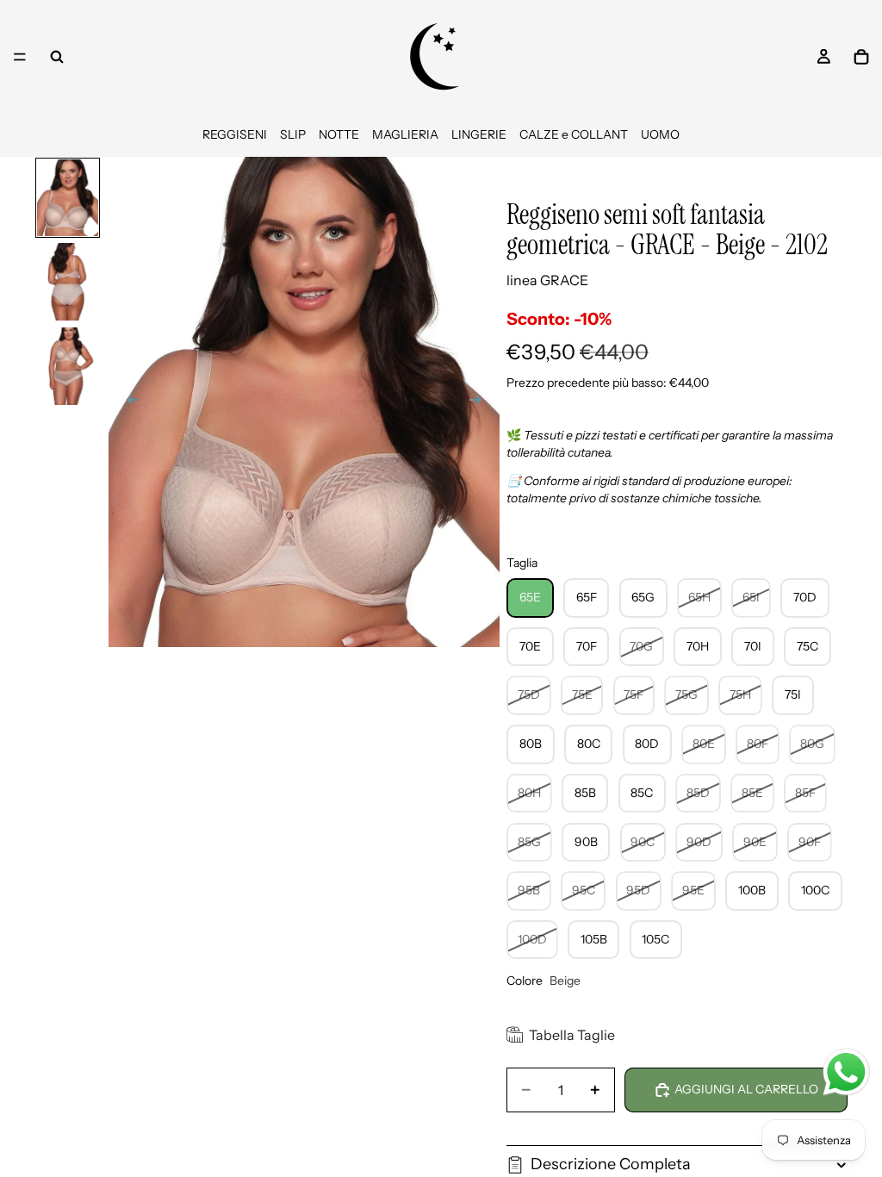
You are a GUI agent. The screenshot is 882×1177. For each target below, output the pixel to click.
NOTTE (339, 134)
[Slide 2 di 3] (68, 282)
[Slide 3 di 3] (68, 366)
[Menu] (20, 57)
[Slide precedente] (127, 401)
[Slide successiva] (481, 401)
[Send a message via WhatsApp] (846, 1072)
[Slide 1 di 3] (68, 198)
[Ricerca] (57, 57)
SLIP (293, 134)
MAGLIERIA (405, 134)
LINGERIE (478, 134)
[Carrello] (861, 57)
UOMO (660, 134)
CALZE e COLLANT (573, 134)
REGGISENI (234, 134)
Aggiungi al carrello (746, 1089)
